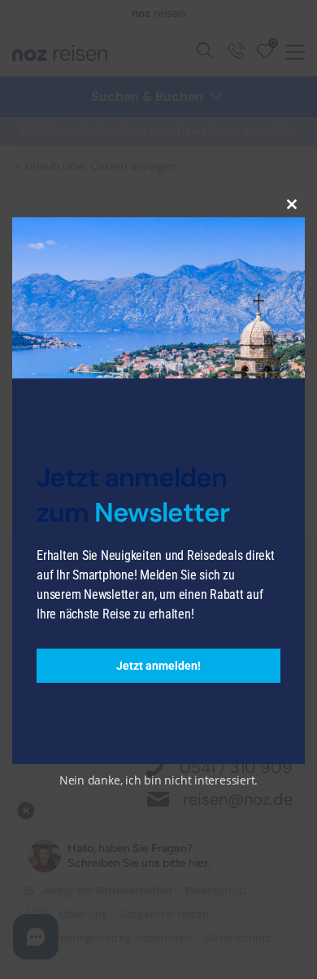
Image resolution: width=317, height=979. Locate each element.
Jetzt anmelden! (158, 665)
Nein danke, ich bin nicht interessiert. (158, 780)
